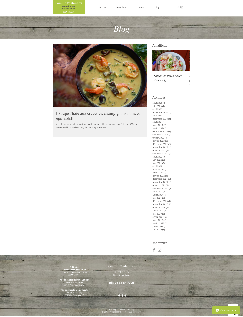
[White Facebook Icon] (119, 295)
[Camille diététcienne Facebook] (153, 249)
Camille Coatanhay (68, 3)
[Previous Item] (157, 60)
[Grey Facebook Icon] (178, 7)
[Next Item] (186, 60)
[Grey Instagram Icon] (181, 7)
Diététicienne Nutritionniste (68, 7)
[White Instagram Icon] (124, 295)
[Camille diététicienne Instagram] (159, 249)
